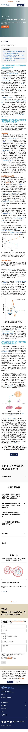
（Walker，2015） (6, 97)
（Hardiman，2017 (19, 84)
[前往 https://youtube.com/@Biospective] (8, 722)
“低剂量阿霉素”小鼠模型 (15, 232)
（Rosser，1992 (12, 443)
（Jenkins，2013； (6, 193)
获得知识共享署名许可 (15, 414)
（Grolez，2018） (12, 138)
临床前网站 (10, 1)
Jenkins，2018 (15, 193)
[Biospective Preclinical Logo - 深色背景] (14, 687)
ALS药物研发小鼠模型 (12, 73)
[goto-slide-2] (13, 602)
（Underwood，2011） (7, 160)
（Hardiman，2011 (6, 80)
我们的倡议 (4, 708)
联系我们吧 (4, 715)
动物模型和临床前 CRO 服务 (10, 636)
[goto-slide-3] (15, 602)
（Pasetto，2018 (20, 217)
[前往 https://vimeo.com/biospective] (11, 722)
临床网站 (18, 1)
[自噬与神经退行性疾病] (14, 579)
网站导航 (3, 725)
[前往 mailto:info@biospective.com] (5, 722)
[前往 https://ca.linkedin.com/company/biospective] (2, 722)
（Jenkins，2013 (11, 200)
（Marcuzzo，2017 (8, 142)
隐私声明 (9, 725)
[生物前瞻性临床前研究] (5, 5)
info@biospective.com (17, 621)
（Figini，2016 (21, 145)
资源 (2, 711)
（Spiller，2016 (20, 114)
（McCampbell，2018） (7, 333)
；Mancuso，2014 (9, 331)
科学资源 (7, 17)
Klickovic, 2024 (5, 201)
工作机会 (5, 638)
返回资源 (6, 41)
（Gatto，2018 (5, 150)
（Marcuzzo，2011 (6, 213)
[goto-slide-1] (11, 602)
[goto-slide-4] (17, 602)
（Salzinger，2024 (6, 77)
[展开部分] (25, 494)
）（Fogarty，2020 (8, 386)
